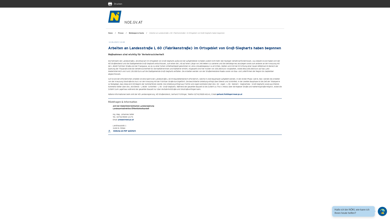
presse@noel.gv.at (126, 119)
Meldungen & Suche (136, 33)
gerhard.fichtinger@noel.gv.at (229, 94)
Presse (121, 33)
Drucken (117, 4)
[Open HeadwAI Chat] (382, 211)
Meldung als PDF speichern (124, 131)
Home (110, 33)
